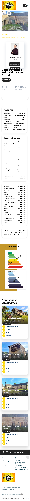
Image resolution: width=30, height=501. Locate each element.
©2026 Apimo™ (6, 488)
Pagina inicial (5, 460)
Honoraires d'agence (8, 490)
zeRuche (17, 460)
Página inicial (5, 34)
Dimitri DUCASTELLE (15, 57)
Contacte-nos (6, 464)
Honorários (5, 466)
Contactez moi (14, 64)
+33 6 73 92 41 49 (20, 468)
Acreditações (16, 488)
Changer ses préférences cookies (11, 494)
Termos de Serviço (16, 499)
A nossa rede (5, 462)
